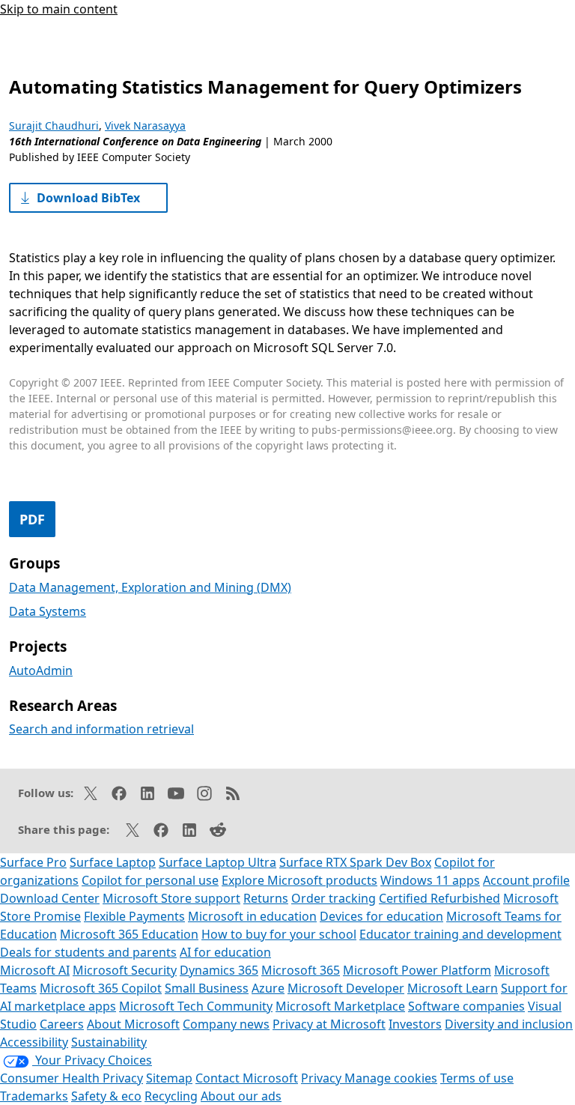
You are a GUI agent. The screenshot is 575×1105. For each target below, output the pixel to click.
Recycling (171, 1096)
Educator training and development (460, 934)
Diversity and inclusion (509, 1024)
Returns (265, 898)
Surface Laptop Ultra (217, 862)
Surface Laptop (113, 862)
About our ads (241, 1096)
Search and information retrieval (101, 729)
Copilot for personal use (150, 880)
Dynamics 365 (219, 970)
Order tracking (333, 898)
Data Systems (47, 611)
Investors (415, 1024)
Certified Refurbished (439, 898)
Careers (62, 1024)
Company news (226, 1024)
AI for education (225, 952)
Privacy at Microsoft (329, 1024)
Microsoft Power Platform (417, 970)
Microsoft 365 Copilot (101, 988)
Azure (268, 988)
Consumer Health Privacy (71, 1078)
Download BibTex (88, 198)
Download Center (50, 898)
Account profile (526, 880)
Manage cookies (390, 1078)
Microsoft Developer (346, 988)
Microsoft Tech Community (196, 1006)
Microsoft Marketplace (340, 1006)
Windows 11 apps (430, 880)
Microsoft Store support (171, 898)
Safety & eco (106, 1096)
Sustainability (109, 1042)
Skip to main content (59, 9)
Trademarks (34, 1096)
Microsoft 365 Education (129, 934)
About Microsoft (133, 1024)
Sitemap (169, 1078)
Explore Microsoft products (299, 880)
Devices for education (381, 916)
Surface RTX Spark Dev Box (355, 862)
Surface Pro (33, 862)
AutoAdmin (41, 670)
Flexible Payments (134, 916)
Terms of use (477, 1078)
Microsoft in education (252, 916)
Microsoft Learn (452, 988)
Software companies (466, 1006)
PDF (32, 519)
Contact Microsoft (246, 1078)
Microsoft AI (35, 970)
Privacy (322, 1078)
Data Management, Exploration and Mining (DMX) (150, 587)
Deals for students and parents (88, 952)
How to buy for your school (278, 934)
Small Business (207, 988)
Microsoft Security (125, 970)
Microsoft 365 (300, 970)
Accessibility (34, 1042)
